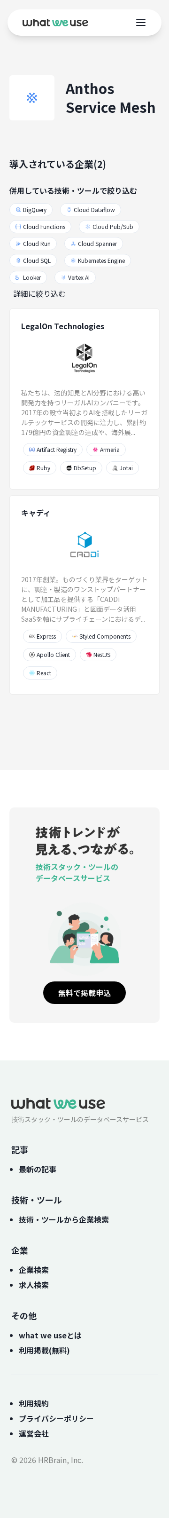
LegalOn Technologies (62, 326)
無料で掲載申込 (84, 992)
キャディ (36, 512)
